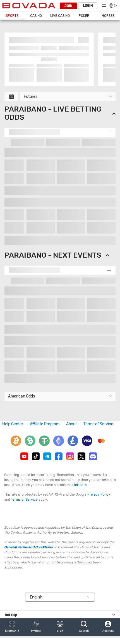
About (71, 424)
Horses (108, 16)
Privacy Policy (98, 494)
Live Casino (60, 16)
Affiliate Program (44, 424)
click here (79, 485)
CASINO (36, 16)
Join (68, 6)
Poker (84, 16)
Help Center (12, 424)
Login (88, 6)
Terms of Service (98, 424)
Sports (12, 16)
